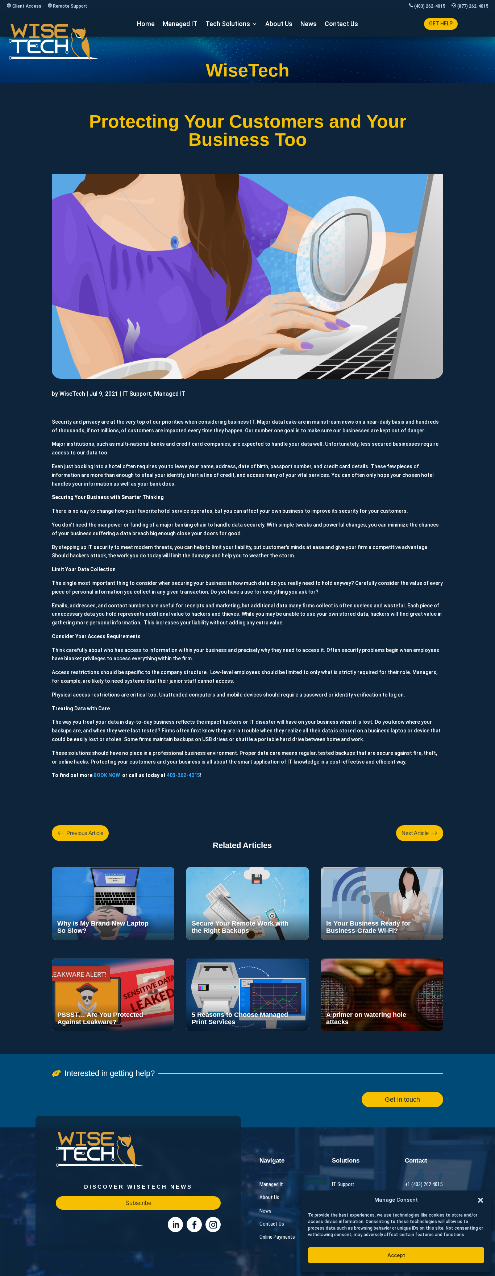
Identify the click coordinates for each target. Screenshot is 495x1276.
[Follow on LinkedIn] (175, 1224)
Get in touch (402, 1099)
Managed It (271, 1184)
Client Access (26, 6)
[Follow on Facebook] (194, 1224)
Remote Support (70, 6)
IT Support (343, 1184)
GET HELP (441, 23)
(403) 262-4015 (429, 6)
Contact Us (341, 24)
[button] (480, 1200)
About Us (278, 24)
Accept (396, 1255)
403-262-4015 (183, 775)
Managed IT (180, 24)
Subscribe (138, 1203)
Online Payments (277, 1237)
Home (146, 24)
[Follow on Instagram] (213, 1224)
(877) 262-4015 (472, 6)
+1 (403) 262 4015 (423, 1184)
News (308, 24)
